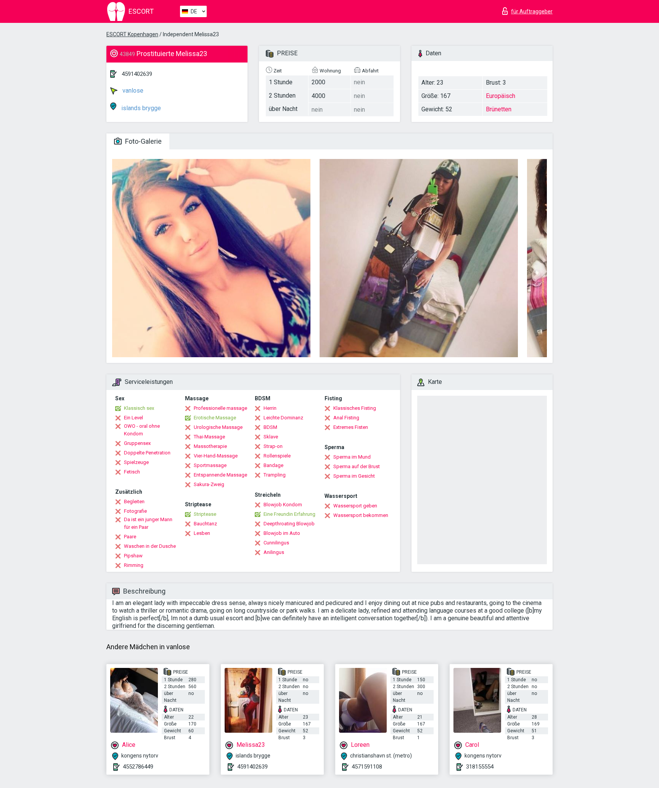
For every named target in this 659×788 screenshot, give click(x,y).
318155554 (479, 766)
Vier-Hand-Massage (216, 456)
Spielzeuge (136, 462)
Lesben (202, 533)
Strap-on (273, 446)
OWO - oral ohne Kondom (142, 430)
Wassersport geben (355, 506)
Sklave (271, 437)
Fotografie (135, 511)
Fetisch (132, 472)
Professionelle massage (220, 408)
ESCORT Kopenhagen (132, 34)
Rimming (133, 565)
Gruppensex (137, 443)
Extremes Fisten (350, 427)
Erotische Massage (215, 417)
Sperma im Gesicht (354, 476)
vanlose (132, 90)
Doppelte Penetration (147, 453)
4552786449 (138, 766)
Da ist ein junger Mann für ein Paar (148, 523)
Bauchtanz (205, 523)
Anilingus (274, 552)
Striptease (205, 514)
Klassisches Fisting (354, 408)
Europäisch (500, 96)
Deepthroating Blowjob (289, 523)
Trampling (275, 475)
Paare (130, 536)
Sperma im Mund (352, 457)
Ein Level (133, 417)
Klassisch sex (139, 408)
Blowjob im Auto (282, 533)
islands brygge (140, 108)
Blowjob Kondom (283, 504)
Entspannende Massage (220, 475)
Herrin (270, 408)
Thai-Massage (209, 437)
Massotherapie (210, 446)
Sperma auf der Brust (356, 466)
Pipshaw (133, 556)
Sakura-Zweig (209, 484)
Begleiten (134, 501)
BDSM (270, 427)
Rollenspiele (277, 456)
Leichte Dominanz (283, 417)
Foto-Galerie (143, 141)
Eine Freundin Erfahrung (289, 514)
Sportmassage (210, 465)
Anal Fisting (346, 417)
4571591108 (367, 766)
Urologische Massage (218, 427)
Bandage (273, 465)
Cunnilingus (276, 543)
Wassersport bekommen (360, 515)
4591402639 (137, 74)
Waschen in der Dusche (150, 546)
